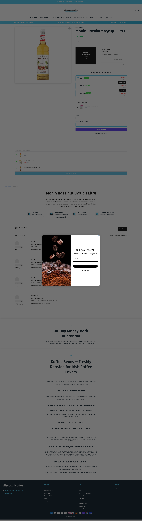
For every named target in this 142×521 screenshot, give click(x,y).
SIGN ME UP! (85, 266)
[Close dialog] (98, 236)
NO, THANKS (85, 270)
